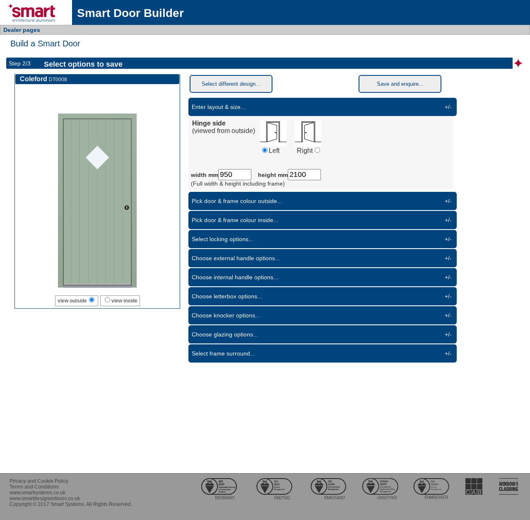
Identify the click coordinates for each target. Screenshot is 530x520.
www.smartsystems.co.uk (37, 493)
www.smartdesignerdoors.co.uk (45, 498)
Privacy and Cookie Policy (39, 481)
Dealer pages (21, 30)
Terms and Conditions (34, 487)
